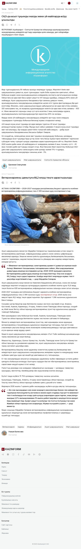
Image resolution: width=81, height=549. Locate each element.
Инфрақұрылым (34, 427)
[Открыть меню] (77, 3)
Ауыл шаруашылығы (11, 160)
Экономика (6, 479)
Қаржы (21, 427)
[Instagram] (3, 25)
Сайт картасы (7, 525)
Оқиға (4, 467)
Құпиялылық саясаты (10, 500)
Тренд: (4, 9)
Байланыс (5, 529)
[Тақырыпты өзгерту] (71, 3)
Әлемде (5, 483)
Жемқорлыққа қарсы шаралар (13, 508)
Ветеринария (8, 427)
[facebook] (18, 454)
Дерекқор (60, 9)
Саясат (4, 471)
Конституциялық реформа (33, 9)
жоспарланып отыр (48, 295)
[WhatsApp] (7, 25)
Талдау (4, 475)
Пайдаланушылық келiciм (11, 496)
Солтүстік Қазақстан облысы (56, 160)
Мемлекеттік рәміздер (10, 504)
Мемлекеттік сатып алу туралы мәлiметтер (18, 512)
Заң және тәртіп (71, 9)
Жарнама (5, 533)
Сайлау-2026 (13, 9)
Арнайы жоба (50, 9)
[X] (19, 25)
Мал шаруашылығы (32, 160)
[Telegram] (11, 25)
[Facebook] (15, 25)
